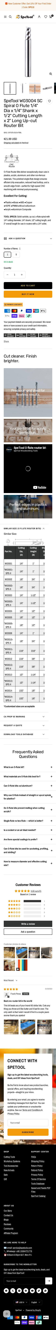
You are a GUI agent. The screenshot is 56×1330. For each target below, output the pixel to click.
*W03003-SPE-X (8, 603)
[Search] (10, 16)
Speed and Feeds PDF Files (41, 1189)
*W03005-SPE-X (8, 625)
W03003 (8, 595)
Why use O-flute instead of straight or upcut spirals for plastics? (27, 796)
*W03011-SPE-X (8, 650)
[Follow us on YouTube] (32, 1290)
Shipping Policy (37, 1161)
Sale (6, 1174)
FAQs (33, 1156)
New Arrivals (9, 1170)
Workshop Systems (12, 1161)
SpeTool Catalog (38, 1196)
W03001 (8, 563)
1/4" (21, 563)
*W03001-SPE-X (8, 571)
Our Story (8, 1210)
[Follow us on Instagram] (19, 1290)
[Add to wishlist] (49, 101)
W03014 (8, 690)
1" (33, 563)
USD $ (21, 1302)
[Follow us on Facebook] (6, 1290)
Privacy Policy (37, 1174)
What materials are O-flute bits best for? (22, 776)
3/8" (33, 658)
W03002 (8, 579)
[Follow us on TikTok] (38, 1290)
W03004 (8, 611)
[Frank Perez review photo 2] (27, 1026)
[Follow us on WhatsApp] (45, 1290)
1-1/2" (33, 595)
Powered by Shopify (33, 1310)
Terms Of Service (38, 1179)
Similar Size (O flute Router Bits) (22, 528)
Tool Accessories (11, 1165)
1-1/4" (33, 674)
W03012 (8, 658)
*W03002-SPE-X (8, 587)
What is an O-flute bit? (14, 767)
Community (8, 1228)
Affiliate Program (11, 1233)
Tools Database (37, 1183)
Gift (5, 1179)
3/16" (33, 650)
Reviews (7, 1224)
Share (6, 341)
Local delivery (10, 335)
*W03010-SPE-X (8, 641)
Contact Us (8, 1215)
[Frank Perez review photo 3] (44, 1026)
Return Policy (36, 1165)
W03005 (8, 617)
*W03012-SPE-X (8, 666)
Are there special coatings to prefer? (20, 839)
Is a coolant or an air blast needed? (20, 830)
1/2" (33, 611)
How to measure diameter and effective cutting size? (25, 863)
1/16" (21, 650)
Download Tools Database (18, 734)
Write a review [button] (28, 924)
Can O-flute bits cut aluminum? (18, 785)
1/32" (21, 690)
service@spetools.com (22, 1247)
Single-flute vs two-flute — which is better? (23, 820)
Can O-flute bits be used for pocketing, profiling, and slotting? (26, 850)
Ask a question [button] (28, 931)
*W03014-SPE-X (8, 698)
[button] (14, 901)
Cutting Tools (9, 1156)
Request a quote (13, 725)
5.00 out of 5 (36, 891)
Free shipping (22, 335)
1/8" (21, 579)
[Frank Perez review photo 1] (11, 1026)
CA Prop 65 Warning (14, 716)
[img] (11, 989)
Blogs (6, 1219)
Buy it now (28, 294)
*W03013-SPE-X (8, 682)
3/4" (33, 579)
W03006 (8, 633)
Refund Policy (37, 1170)
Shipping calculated (11, 142)
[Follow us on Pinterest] (25, 1290)
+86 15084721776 (24, 1251)
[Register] (48, 1280)
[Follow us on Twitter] (12, 1290)
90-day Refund (33, 335)
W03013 (8, 674)
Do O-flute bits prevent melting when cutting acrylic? (24, 809)
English (34, 1302)
